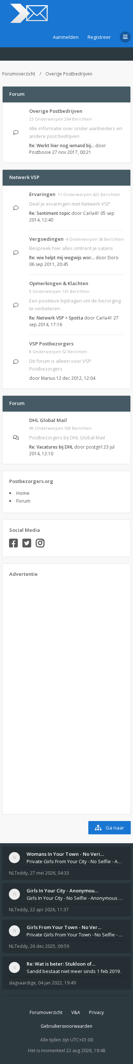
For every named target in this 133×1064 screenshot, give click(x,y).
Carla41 (91, 213)
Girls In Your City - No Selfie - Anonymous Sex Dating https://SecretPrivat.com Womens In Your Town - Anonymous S (75, 898)
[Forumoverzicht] (28, 13)
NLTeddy (18, 873)
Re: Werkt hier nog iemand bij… (61, 145)
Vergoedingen (46, 239)
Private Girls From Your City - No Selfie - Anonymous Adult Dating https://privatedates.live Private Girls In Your (75, 861)
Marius (48, 378)
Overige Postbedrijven (68, 74)
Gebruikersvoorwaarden (66, 1026)
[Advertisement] (38, 693)
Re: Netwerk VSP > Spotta (56, 318)
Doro (113, 257)
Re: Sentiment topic (49, 213)
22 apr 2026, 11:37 (49, 909)
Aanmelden (66, 37)
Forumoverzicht (18, 74)
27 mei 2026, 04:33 (49, 873)
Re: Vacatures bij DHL (51, 447)
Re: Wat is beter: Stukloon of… (61, 963)
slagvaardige (22, 983)
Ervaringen (42, 194)
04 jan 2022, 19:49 (57, 983)
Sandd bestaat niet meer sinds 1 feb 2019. (74, 971)
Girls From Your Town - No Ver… (64, 927)
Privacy (96, 1012)
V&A (75, 1012)
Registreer (99, 37)
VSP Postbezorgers (51, 343)
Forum (23, 500)
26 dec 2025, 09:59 (49, 946)
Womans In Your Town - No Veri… (65, 854)
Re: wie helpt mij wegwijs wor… (62, 257)
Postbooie (40, 152)
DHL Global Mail (48, 420)
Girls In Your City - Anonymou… (62, 890)
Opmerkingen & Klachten (58, 283)
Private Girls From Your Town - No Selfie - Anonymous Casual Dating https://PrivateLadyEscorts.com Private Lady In (75, 934)
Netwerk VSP (24, 177)
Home (23, 493)
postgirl (94, 447)
